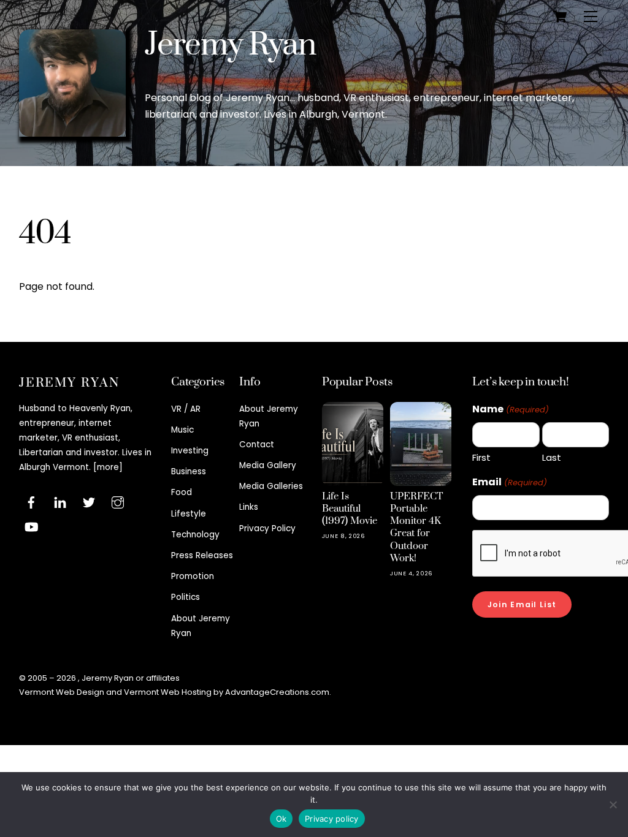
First (481, 457)
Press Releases (202, 555)
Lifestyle (188, 514)
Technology (195, 534)
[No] (613, 804)
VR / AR (186, 409)
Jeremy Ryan (230, 45)
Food (181, 492)
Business (188, 471)
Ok (281, 819)
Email (509, 482)
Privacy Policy (267, 528)
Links (248, 507)
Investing (190, 450)
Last (551, 457)
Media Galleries (271, 486)
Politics (185, 597)
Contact (256, 444)
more (108, 467)
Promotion (192, 576)
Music (182, 430)
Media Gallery (267, 465)
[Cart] (560, 16)
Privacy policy (332, 819)
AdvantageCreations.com (277, 692)
